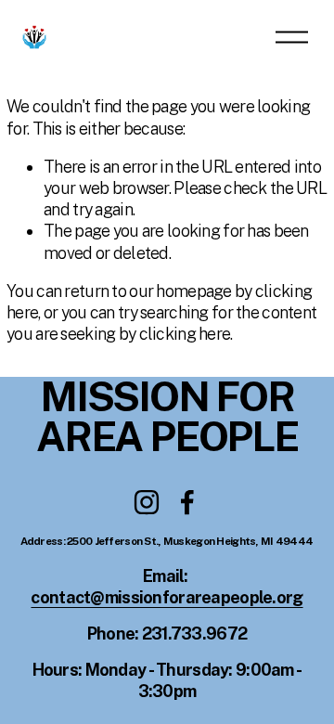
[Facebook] (187, 502)
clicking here (185, 333)
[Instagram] (147, 502)
